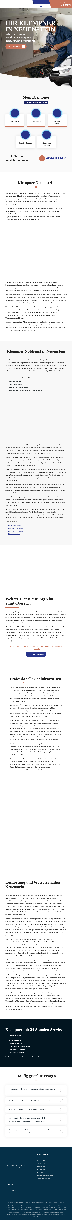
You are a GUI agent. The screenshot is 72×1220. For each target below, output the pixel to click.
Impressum (40, 1172)
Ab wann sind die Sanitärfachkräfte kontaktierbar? (28, 1109)
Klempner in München (15, 531)
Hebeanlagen (41, 1166)
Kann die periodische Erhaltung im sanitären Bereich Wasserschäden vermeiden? (29, 1131)
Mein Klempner (41, 1160)
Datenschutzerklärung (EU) (45, 1175)
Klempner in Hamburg (15, 528)
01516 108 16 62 (56, 158)
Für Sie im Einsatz (36, 2)
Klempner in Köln (14, 534)
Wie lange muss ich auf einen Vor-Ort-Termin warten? (29, 1101)
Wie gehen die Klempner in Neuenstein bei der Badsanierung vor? (32, 1090)
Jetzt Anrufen (43, 2)
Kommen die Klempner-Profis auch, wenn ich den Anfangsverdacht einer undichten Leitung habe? (27, 1119)
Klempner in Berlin (14, 526)
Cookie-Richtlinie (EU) (43, 1178)
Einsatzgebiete (41, 1169)
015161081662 (64, 5)
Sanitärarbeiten (41, 1163)
